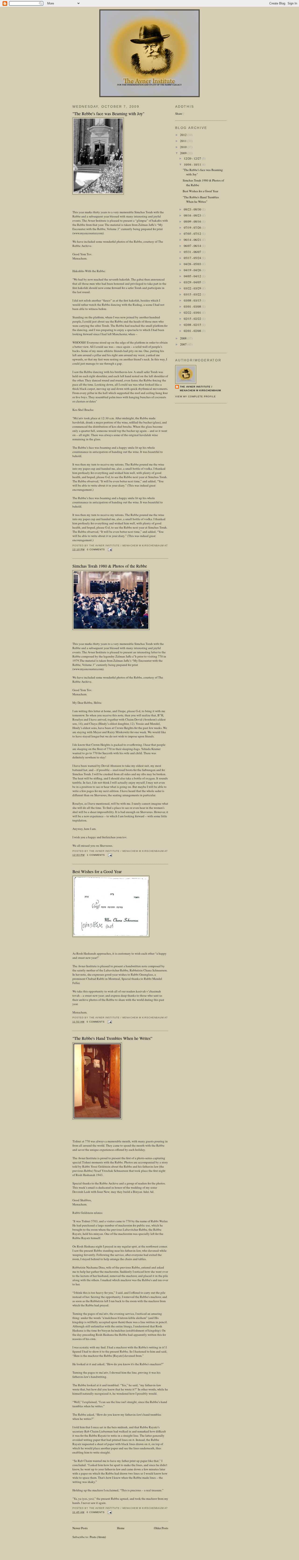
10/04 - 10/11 (193, 164)
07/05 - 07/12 (193, 233)
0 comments (96, 549)
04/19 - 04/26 (193, 270)
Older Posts (161, 1528)
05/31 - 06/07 (193, 252)
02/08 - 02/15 (193, 325)
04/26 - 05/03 (193, 264)
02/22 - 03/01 (193, 312)
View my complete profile (195, 396)
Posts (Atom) (98, 1537)
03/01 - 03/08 (193, 306)
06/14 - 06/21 (193, 240)
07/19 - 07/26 (193, 227)
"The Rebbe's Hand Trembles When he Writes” (112, 1038)
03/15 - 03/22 (193, 294)
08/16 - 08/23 (193, 215)
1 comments (96, 855)
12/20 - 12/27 (193, 158)
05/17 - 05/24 (193, 258)
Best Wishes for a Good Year (97, 871)
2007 (183, 344)
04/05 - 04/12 (193, 276)
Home (121, 1528)
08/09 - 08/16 (193, 221)
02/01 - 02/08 (193, 331)
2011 (183, 141)
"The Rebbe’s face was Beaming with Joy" (108, 113)
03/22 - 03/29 (193, 288)
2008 (183, 338)
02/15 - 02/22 (193, 318)
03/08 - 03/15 (193, 300)
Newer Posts (80, 1528)
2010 (183, 147)
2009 (183, 153)
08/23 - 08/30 (193, 209)
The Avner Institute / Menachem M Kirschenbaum (200, 388)
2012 (183, 135)
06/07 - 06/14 (193, 246)
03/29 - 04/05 (193, 282)
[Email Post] (109, 549)
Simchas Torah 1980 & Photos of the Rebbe (109, 566)
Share (178, 113)
